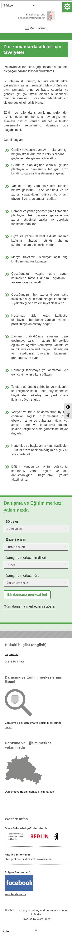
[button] (19, 5)
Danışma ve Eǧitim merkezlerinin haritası (30, 791)
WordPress (43, 918)
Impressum (11, 654)
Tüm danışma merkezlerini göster (29, 606)
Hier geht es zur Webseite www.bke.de (28, 858)
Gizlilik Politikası (14, 661)
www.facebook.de (15, 894)
